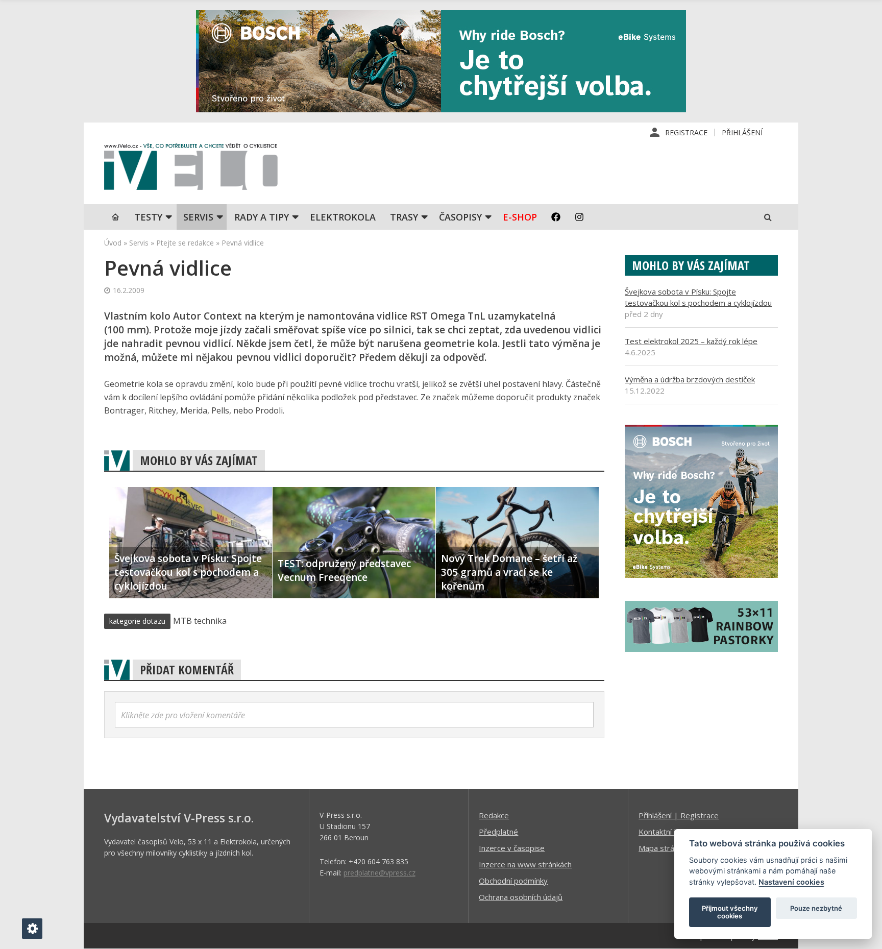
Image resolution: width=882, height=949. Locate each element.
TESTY (148, 217)
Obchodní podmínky (513, 880)
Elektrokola (343, 217)
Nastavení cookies (791, 882)
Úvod (112, 243)
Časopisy (460, 217)
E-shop (520, 217)
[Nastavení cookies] (32, 928)
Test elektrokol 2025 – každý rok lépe (691, 341)
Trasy (404, 217)
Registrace (686, 132)
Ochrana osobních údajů (520, 897)
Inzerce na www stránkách (525, 864)
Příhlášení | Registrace (679, 815)
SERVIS (198, 217)
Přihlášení (742, 132)
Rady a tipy (261, 217)
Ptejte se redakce (185, 243)
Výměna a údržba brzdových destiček (690, 379)
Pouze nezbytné (816, 908)
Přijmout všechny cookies (730, 912)
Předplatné (498, 831)
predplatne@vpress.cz (379, 873)
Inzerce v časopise (512, 848)
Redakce (494, 815)
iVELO (191, 169)
